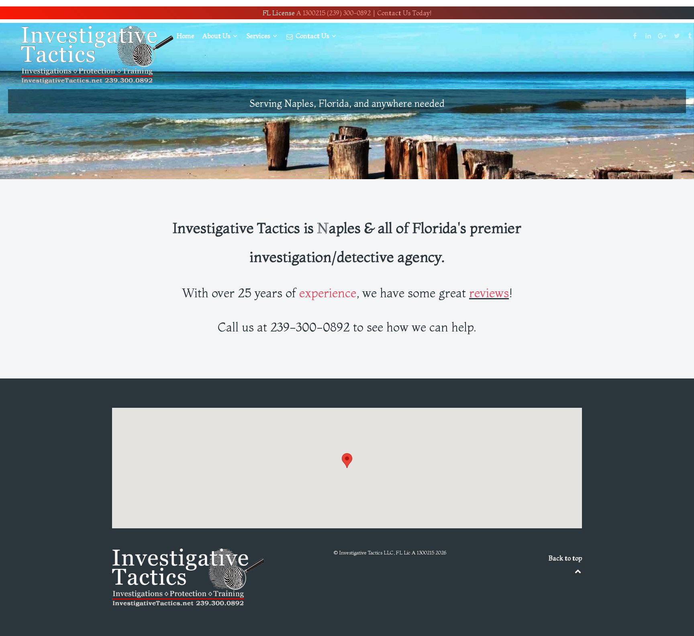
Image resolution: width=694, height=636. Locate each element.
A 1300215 (310, 13)
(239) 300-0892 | (351, 13)
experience (327, 293)
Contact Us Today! (404, 13)
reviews (489, 293)
